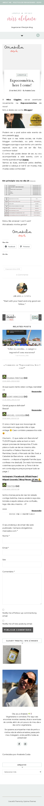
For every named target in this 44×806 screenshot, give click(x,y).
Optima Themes (29, 801)
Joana (25, 159)
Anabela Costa (30, 91)
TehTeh (11, 486)
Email (5, 548)
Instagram (7, 476)
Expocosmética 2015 (13, 269)
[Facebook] (19, 744)
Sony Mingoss (15, 397)
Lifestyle (22, 75)
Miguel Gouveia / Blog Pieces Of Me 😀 (21, 479)
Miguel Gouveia (16, 415)
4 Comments (22, 275)
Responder (37, 391)
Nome (6, 536)
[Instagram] (25, 744)
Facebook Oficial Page (25, 476)
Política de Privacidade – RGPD (27, 2)
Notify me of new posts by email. (17, 624)
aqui (17, 135)
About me (7, 2)
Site (4, 559)
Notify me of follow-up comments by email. (19, 614)
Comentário (8, 571)
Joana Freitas (15, 378)
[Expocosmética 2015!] (7, 317)
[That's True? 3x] (36, 317)
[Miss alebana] (22, 17)
